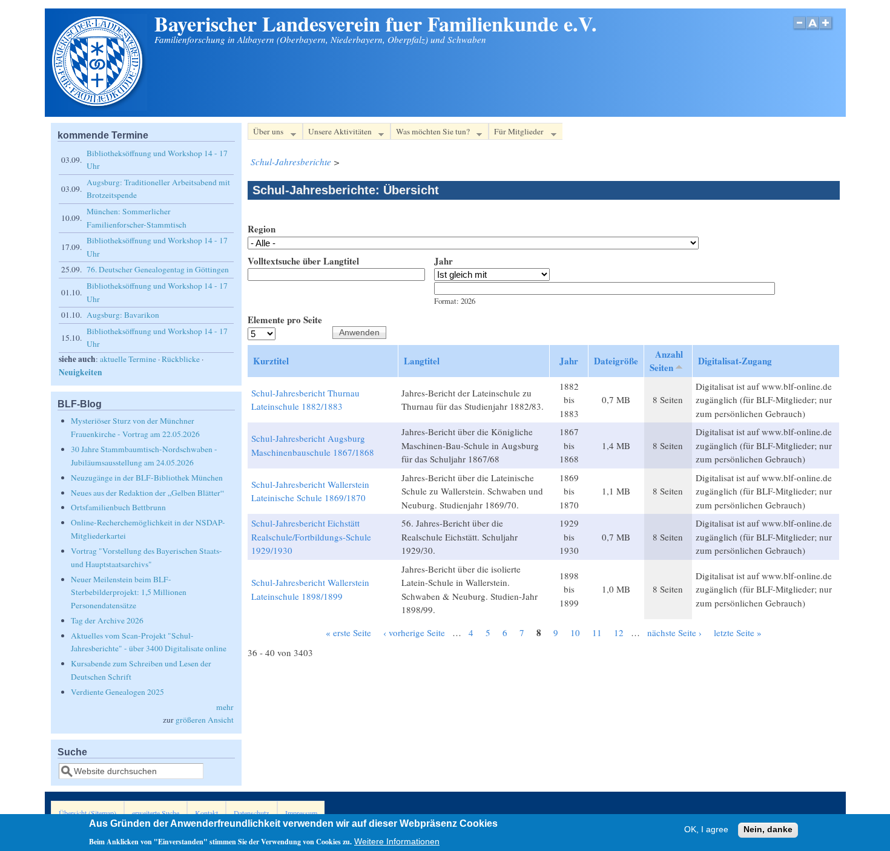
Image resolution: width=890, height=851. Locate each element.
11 (597, 632)
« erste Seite (348, 632)
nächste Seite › (674, 632)
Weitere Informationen (397, 841)
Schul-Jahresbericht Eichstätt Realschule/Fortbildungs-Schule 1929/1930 (311, 536)
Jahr (443, 261)
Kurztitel (271, 360)
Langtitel (422, 360)
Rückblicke (181, 358)
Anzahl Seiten (666, 361)
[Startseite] (98, 107)
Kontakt (206, 813)
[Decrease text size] (799, 29)
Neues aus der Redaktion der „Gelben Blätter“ (147, 492)
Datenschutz (251, 813)
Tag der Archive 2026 (107, 620)
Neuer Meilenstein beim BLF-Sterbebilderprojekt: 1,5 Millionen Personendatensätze (128, 592)
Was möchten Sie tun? (430, 133)
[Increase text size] (827, 29)
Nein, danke (768, 830)
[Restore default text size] (812, 29)
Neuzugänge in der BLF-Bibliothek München (147, 477)
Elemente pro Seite (285, 319)
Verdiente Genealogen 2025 (117, 691)
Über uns (265, 133)
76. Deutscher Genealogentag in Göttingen (158, 269)
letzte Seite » (738, 632)
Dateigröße (616, 360)
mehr (225, 707)
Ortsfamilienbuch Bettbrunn (118, 507)
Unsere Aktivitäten (337, 133)
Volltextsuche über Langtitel (303, 261)
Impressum (301, 813)
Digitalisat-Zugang (735, 360)
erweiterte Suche (155, 813)
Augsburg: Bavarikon (123, 314)
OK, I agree (706, 830)
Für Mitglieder (516, 133)
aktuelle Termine (128, 358)
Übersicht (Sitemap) (87, 813)
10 (575, 632)
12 (619, 632)
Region (261, 228)
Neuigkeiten (80, 372)
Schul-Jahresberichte (291, 162)
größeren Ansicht (205, 719)
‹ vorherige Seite (414, 632)
